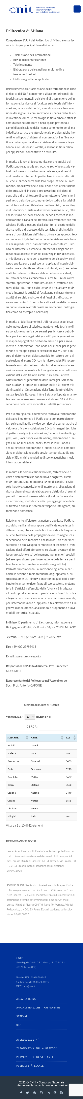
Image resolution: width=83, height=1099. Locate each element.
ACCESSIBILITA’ (27, 1039)
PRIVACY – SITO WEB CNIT (34, 1057)
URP (18, 1024)
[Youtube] (34, 1092)
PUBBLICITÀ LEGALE (30, 1065)
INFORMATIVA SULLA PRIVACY (36, 1048)
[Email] (55, 1092)
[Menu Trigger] (77, 9)
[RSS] (61, 1092)
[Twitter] (27, 1092)
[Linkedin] (48, 1092)
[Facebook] (21, 1092)
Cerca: (32, 726)
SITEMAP (22, 1016)
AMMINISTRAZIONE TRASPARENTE (38, 1007)
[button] (27, 737)
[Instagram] (41, 1092)
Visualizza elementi (28, 716)
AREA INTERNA (26, 998)
